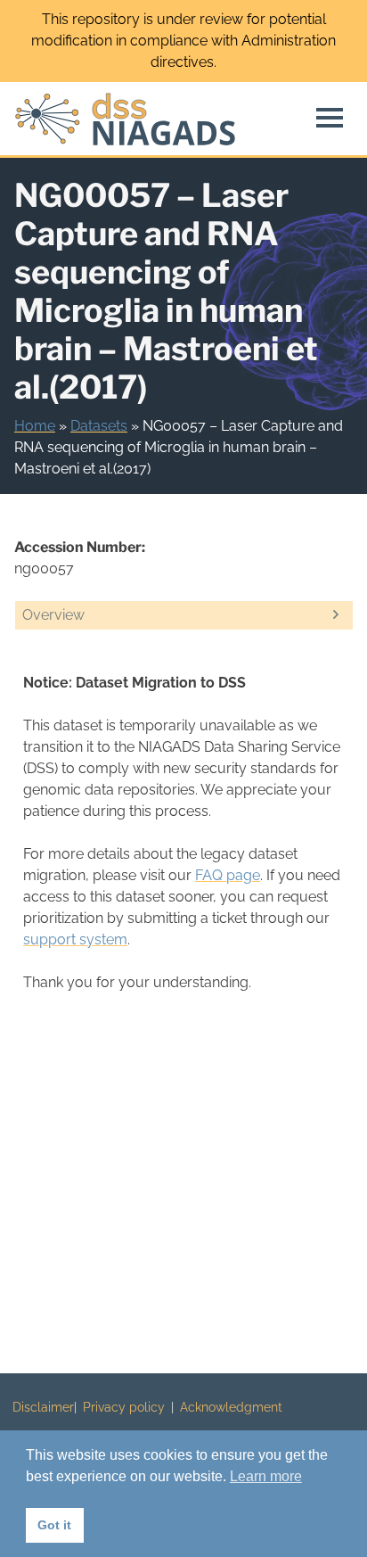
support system (75, 939)
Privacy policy (124, 1407)
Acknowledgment (231, 1407)
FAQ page (227, 875)
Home (34, 425)
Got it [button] (54, 1525)
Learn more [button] (266, 1476)
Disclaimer (43, 1407)
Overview (53, 614)
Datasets (98, 425)
